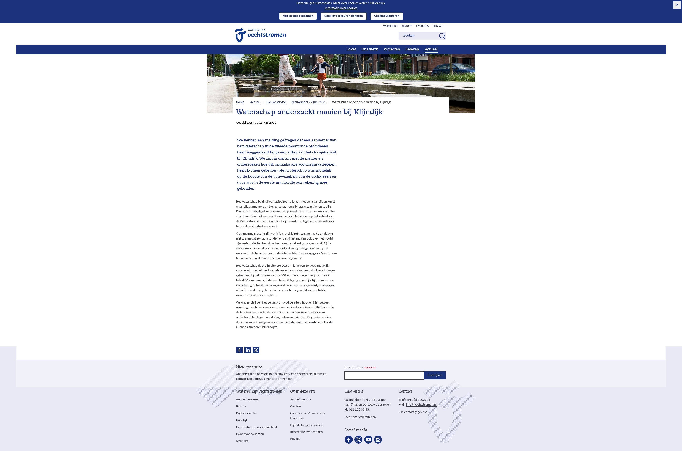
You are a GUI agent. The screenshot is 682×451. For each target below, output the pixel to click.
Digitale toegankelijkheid (306, 425)
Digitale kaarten (246, 413)
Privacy (295, 439)
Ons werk (369, 49)
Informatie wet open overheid (256, 427)
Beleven (412, 49)
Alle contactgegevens (413, 412)
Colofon (295, 406)
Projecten (392, 49)
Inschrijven (434, 375)
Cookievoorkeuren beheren (343, 16)
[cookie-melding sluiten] (677, 5)
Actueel (431, 49)
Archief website (300, 399)
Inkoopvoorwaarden (250, 434)
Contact (438, 26)
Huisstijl (241, 420)
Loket (351, 49)
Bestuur (406, 26)
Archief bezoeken (247, 399)
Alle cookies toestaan (298, 16)
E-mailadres (360, 367)
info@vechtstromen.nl (421, 404)
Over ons (422, 26)
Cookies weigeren (386, 16)
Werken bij (390, 26)
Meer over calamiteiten (360, 417)
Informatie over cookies (341, 8)
